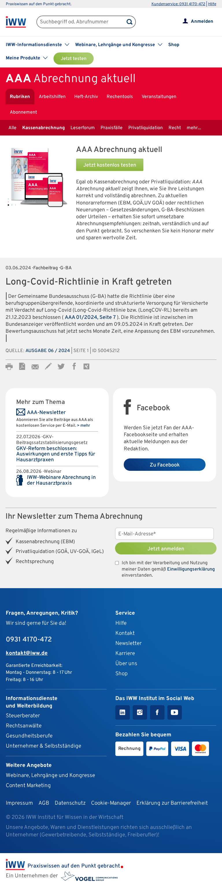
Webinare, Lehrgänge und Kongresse (50, 775)
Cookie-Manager (111, 803)
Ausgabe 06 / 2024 (47, 351)
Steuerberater (23, 715)
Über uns (126, 663)
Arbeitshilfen (52, 97)
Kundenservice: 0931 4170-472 (178, 4)
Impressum (19, 803)
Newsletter (128, 643)
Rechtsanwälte (24, 726)
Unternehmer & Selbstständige (43, 746)
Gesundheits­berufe (29, 736)
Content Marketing (28, 785)
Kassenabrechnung (43, 128)
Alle (12, 128)
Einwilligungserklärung (191, 569)
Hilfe (212, 4)
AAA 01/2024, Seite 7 (91, 317)
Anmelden (202, 22)
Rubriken (20, 97)
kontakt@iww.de (27, 653)
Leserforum (83, 128)
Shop (173, 45)
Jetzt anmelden (165, 549)
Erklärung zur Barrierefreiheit (172, 803)
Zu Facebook (165, 465)
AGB (43, 803)
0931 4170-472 (29, 639)
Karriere (125, 653)
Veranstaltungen (159, 97)
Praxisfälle (112, 128)
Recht (175, 128)
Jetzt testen (73, 59)
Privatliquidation (145, 128)
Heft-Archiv (86, 97)
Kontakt (125, 633)
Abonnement (23, 112)
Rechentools (120, 97)
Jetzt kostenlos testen (109, 165)
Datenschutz (70, 803)
